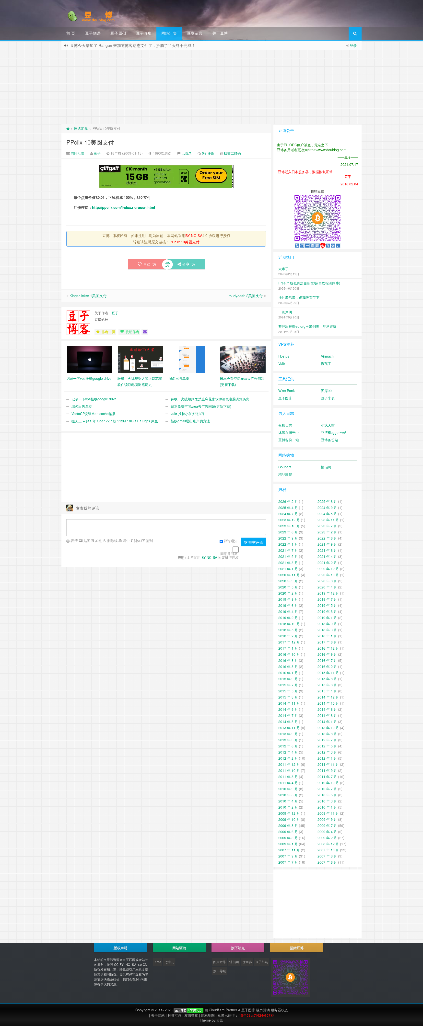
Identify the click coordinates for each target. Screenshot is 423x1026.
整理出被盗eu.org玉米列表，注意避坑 (307, 326)
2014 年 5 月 (288, 721)
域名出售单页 (81, 406)
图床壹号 (219, 961)
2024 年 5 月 (327, 513)
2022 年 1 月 (288, 544)
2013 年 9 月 (288, 733)
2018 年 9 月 (327, 623)
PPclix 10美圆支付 (90, 142)
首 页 (70, 33)
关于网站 (158, 1015)
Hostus (283, 356)
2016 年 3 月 (288, 666)
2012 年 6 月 (288, 746)
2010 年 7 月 (327, 788)
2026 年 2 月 (288, 501)
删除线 (112, 540)
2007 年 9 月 (288, 856)
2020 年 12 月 (328, 568)
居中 (126, 540)
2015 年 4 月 (327, 690)
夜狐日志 (285, 425)
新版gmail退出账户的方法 (190, 420)
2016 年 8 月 (288, 660)
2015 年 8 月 (327, 678)
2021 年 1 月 (288, 568)
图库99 (326, 390)
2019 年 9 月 (288, 599)
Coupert (284, 466)
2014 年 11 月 (289, 703)
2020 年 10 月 (328, 574)
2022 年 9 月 (288, 538)
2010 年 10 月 (328, 782)
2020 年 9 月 (288, 580)
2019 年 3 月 (327, 611)
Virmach (327, 356)
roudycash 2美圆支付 (245, 295)
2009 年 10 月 (289, 819)
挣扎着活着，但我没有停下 (298, 297)
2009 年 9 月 (327, 819)
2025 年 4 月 (288, 507)
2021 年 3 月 (288, 562)
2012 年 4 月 (288, 752)
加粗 (98, 540)
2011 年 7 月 (327, 776)
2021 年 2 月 (327, 562)
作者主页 (108, 331)
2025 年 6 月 (327, 501)
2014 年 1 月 (327, 721)
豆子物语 (93, 33)
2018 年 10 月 (289, 623)
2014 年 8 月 (327, 709)
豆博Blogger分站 (334, 432)
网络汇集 (169, 33)
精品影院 (285, 474)
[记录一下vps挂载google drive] (89, 359)
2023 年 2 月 (327, 532)
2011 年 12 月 (289, 764)
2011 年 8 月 (288, 776)
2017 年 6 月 (327, 642)
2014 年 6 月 (327, 715)
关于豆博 (220, 33)
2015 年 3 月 (288, 697)
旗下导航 (219, 971)
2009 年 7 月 (327, 825)
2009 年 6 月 (288, 831)
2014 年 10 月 (328, 703)
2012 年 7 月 (327, 739)
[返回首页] (68, 128)
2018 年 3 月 (327, 629)
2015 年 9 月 (288, 678)
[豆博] (188, 1009)
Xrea (157, 961)
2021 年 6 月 (327, 550)
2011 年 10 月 (289, 770)
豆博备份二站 (288, 439)
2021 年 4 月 (327, 556)
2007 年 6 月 (327, 862)
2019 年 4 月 (288, 611)
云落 (219, 1020)
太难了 (283, 268)
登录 (353, 45)
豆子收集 (144, 33)
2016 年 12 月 (328, 648)
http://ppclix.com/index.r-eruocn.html (123, 207)
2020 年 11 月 (289, 574)
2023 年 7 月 (327, 525)
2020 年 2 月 (288, 593)
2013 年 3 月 (288, 739)
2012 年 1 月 (327, 758)
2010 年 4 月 (288, 801)
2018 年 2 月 (288, 635)
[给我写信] (144, 332)
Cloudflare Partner (223, 1009)
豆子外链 (261, 961)
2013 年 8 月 (327, 733)
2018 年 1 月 (327, 635)
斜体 (137, 540)
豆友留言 (194, 33)
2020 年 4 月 (327, 587)
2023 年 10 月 (289, 525)
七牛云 (169, 961)
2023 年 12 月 (289, 519)
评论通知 (230, 540)
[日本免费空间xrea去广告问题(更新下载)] (243, 359)
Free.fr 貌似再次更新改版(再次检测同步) (309, 283)
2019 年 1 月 (327, 617)
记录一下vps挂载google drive (94, 398)
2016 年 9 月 (327, 654)
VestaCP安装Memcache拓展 (93, 413)
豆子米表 (328, 397)
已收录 (186, 153)
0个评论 (208, 153)
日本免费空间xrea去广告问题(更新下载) (201, 406)
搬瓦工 (326, 363)
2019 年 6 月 (288, 605)
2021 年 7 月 (288, 550)
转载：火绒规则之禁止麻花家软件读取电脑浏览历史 (210, 398)
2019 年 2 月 (288, 617)
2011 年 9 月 (327, 770)
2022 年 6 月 (327, 538)
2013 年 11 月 (289, 727)
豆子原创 (118, 33)
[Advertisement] (211, 87)
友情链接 (191, 1015)
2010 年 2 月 (288, 807)
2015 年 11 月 (328, 672)
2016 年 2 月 (327, 666)
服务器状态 (279, 1009)
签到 (149, 540)
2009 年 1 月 (288, 843)
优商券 (247, 961)
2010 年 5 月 (327, 794)
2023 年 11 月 (328, 519)
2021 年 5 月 (288, 556)
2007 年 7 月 (288, 862)
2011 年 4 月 (288, 782)
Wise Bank (286, 390)
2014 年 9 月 (288, 709)
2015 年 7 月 (288, 684)
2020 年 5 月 (288, 587)
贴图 (86, 540)
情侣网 (326, 466)
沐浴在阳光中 (288, 432)
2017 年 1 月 (288, 648)
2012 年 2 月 (288, 758)
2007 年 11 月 (289, 849)
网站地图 (208, 1015)
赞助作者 (132, 331)
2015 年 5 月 (288, 690)
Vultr (281, 363)
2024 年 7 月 (288, 513)
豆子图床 (285, 397)
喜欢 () (149, 264)
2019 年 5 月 (327, 605)
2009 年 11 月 (328, 813)
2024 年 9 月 (327, 507)
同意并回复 (228, 553)
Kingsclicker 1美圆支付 (88, 295)
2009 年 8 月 (288, 825)
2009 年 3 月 (288, 837)
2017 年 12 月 (289, 642)
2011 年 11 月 (328, 764)
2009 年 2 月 (327, 837)
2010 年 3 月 (327, 801)
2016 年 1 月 (288, 672)
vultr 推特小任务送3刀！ (189, 413)
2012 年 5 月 (327, 746)
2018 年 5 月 (288, 629)
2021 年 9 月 (327, 544)
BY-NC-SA (193, 235)
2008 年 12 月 (328, 843)
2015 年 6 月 (327, 684)
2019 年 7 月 (327, 599)
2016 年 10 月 (289, 654)
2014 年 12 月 (328, 697)
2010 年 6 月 (288, 794)
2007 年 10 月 (328, 849)
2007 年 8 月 (327, 856)
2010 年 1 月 (327, 807)
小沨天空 (328, 425)
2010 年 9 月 (288, 788)
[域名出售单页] (191, 359)
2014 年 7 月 (288, 715)
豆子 (97, 153)
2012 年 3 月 (327, 752)
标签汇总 (174, 1015)
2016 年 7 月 (327, 660)
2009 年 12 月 (289, 813)
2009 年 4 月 (327, 831)
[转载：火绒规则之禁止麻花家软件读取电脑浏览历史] (140, 359)
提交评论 (255, 542)
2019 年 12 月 (328, 593)
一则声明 (285, 311)
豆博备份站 (329, 439)
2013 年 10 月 (328, 727)
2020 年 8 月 (327, 580)
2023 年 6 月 (288, 532)
